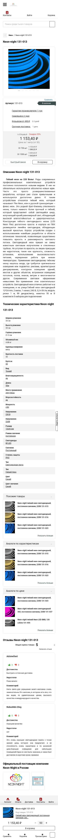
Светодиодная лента (14, 465)
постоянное (11, 436)
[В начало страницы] (52, 834)
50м (7, 386)
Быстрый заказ (18, 162)
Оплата (18, 802)
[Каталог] (5, 4)
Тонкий (9, 371)
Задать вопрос (57, 419)
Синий (8, 479)
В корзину (42, 162)
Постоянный (11, 450)
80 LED (8, 443)
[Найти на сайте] (52, 24)
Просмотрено (41, 836)
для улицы (10, 393)
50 (7, 364)
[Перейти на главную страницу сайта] (22, 4)
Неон (11, 35)
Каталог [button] (7, 802)
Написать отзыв (45, 649)
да (7, 378)
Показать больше (45, 536)
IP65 (7, 458)
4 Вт (7, 407)
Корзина (51, 15)
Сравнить (7, 836)
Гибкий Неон (11, 472)
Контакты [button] (7, 15)
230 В (8, 414)
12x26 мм (10, 429)
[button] (19, 90)
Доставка (29, 802)
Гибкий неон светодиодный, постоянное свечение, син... (33, 816)
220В (8, 422)
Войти (29, 15)
